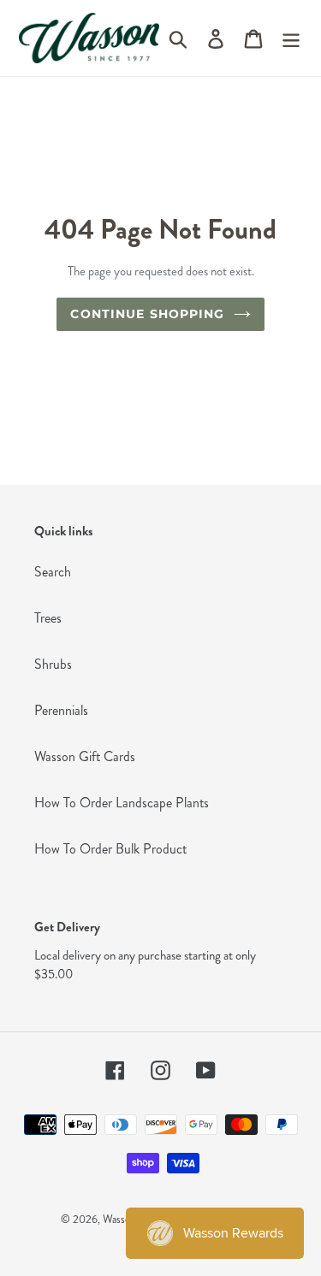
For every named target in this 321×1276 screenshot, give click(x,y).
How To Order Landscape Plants (121, 802)
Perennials (61, 710)
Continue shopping (147, 314)
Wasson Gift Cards (84, 756)
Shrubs (53, 664)
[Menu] (291, 37)
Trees (48, 618)
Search (52, 572)
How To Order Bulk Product (110, 849)
